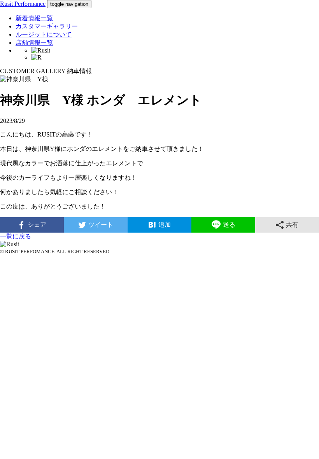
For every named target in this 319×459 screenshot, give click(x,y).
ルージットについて (44, 34)
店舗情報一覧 (34, 42)
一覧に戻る (15, 236)
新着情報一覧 (34, 18)
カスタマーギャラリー (47, 26)
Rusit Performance (23, 3)
